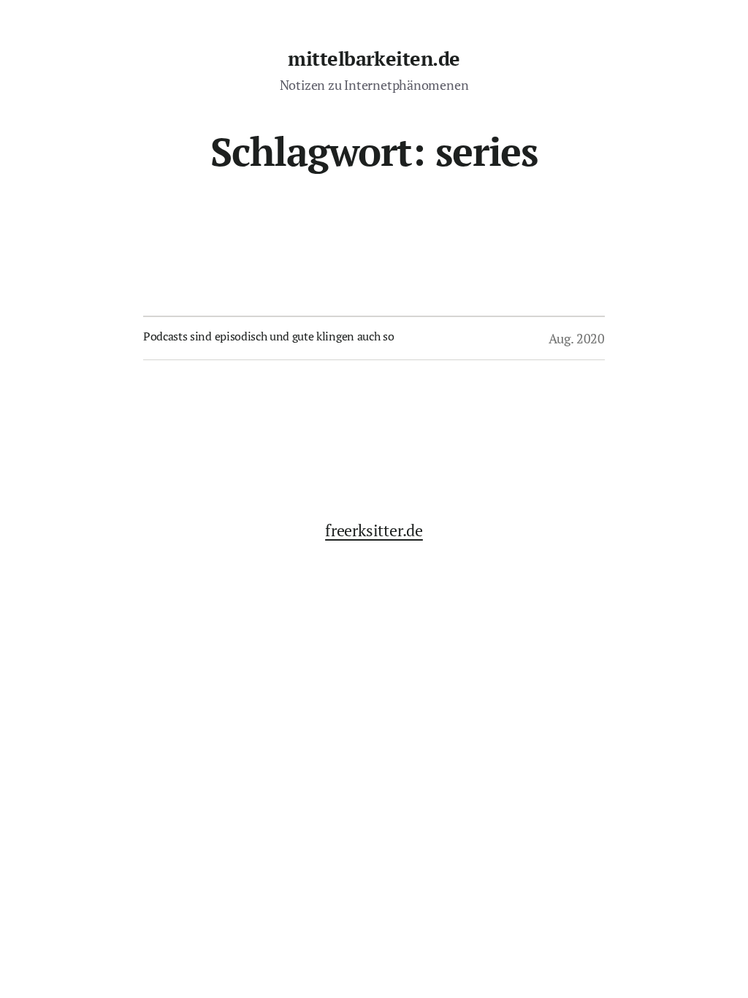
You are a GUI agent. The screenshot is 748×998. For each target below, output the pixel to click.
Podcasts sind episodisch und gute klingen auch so (268, 336)
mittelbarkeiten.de (373, 58)
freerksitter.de (374, 530)
